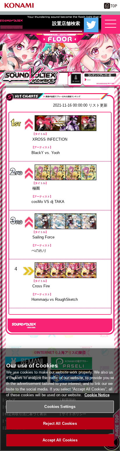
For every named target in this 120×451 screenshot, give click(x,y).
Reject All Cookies (60, 423)
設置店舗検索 (66, 23)
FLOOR (60, 38)
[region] (60, 399)
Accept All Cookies (60, 440)
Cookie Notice (97, 395)
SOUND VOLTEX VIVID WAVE (30, 76)
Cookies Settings (59, 406)
